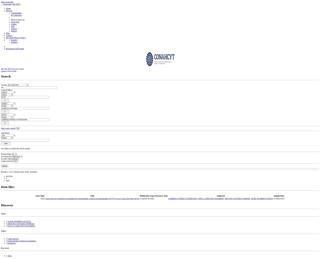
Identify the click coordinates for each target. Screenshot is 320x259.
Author (14, 24)
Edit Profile (12, 71)
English (14, 40)
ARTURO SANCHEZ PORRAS (237, 199)
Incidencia (12, 243)
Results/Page (6, 154)
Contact (9, 35)
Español (14, 42)
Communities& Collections (16, 14)
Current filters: (6, 90)
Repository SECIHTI (12, 4)
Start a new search (8, 128)
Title (12, 26)
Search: (4, 85)
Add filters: (5, 133)
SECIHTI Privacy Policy (16, 38)
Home (8, 8)
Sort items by (6, 156)
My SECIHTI (6, 69)
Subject (14, 29)
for (2, 87)
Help (8, 33)
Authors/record (7, 161)
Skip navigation (7, 2)
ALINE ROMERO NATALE (262, 199)
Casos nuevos (13, 239)
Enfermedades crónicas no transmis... (22, 241)
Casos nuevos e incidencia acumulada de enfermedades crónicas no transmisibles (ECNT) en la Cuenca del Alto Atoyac (92, 199)
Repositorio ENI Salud (15, 49)
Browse (9, 11)
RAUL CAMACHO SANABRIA (211, 199)
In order (4, 159)
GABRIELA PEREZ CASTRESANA (182, 199)
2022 (10, 256)
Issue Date (15, 22)
